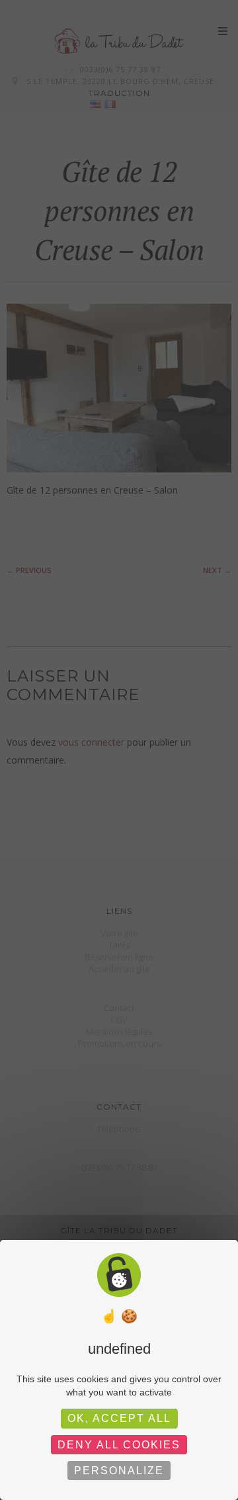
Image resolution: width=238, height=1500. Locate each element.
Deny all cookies (119, 1444)
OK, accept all (119, 1418)
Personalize (119, 1470)
